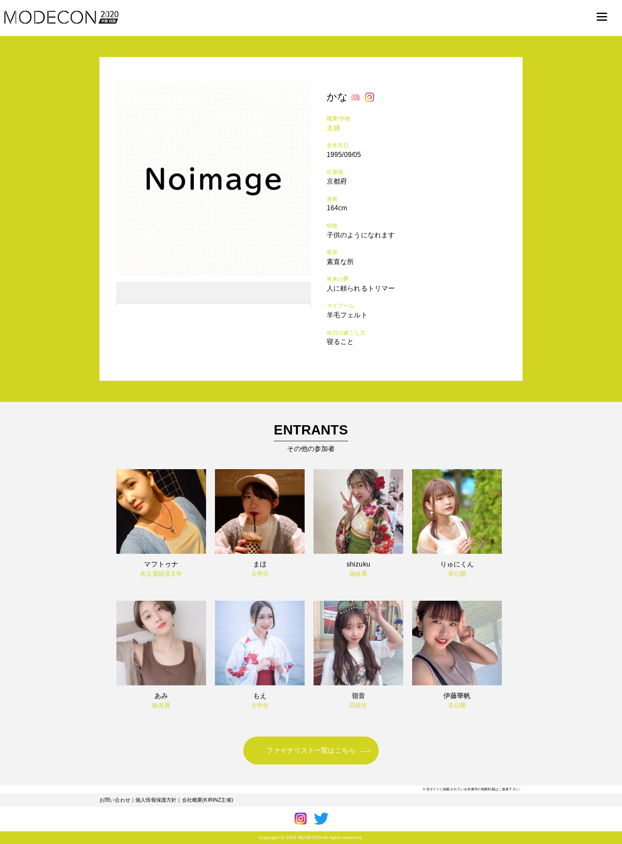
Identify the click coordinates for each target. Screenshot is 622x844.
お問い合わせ (114, 800)
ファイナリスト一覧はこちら (311, 750)
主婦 (333, 128)
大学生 (260, 573)
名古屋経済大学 (161, 573)
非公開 (457, 573)
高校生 (358, 705)
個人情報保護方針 (155, 800)
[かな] (213, 274)
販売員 (161, 705)
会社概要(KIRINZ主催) (207, 800)
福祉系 (358, 573)
